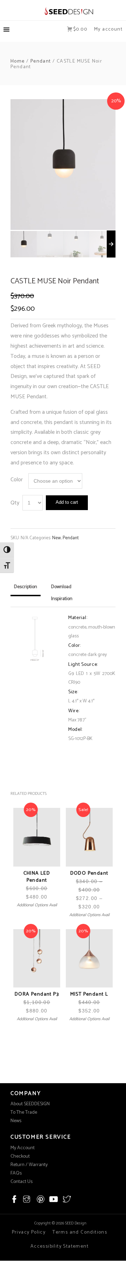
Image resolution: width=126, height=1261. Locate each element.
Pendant (40, 61)
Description (25, 587)
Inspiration (61, 599)
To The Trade (23, 1112)
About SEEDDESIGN (30, 1104)
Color (16, 479)
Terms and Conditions (79, 1232)
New (56, 538)
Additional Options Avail (37, 905)
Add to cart (67, 502)
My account (108, 29)
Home (17, 61)
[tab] (25, 589)
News (15, 1121)
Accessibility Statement (59, 1246)
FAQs (16, 1173)
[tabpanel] (62, 164)
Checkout (20, 1156)
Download (61, 587)
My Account (22, 1148)
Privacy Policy (29, 1232)
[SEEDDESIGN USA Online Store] (63, 10)
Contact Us (21, 1182)
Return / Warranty (29, 1165)
